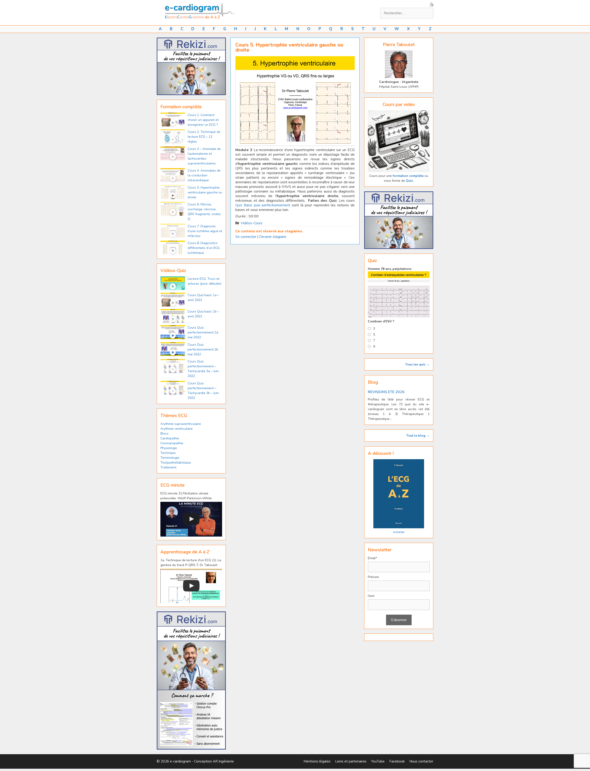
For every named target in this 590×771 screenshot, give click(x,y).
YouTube (378, 761)
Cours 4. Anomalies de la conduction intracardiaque (204, 175)
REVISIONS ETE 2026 (386, 391)
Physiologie (168, 448)
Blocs (164, 433)
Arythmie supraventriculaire (180, 424)
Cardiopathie (169, 438)
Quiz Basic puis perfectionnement (262, 205)
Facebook (397, 761)
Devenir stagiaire (272, 236)
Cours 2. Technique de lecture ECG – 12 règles (204, 137)
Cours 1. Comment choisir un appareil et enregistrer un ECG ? (203, 120)
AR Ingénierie (223, 761)
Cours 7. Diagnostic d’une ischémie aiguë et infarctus (205, 231)
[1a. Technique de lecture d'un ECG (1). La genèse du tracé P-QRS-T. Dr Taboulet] (191, 586)
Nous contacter (421, 761)
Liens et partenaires (350, 761)
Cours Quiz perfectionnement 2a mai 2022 (203, 332)
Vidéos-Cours (252, 223)
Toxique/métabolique (175, 462)
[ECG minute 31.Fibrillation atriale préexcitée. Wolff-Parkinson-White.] (191, 519)
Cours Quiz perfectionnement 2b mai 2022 (203, 349)
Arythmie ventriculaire (176, 428)
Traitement (168, 467)
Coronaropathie (171, 443)
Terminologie (169, 458)
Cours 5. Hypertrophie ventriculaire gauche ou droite (205, 192)
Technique (168, 453)
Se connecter (245, 236)
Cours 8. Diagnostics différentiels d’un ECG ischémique (204, 248)
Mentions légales (317, 761)
